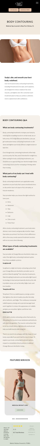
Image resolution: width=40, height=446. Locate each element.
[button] (37, 3)
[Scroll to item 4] (16, 418)
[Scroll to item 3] (15, 418)
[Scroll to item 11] (24, 418)
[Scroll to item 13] (27, 418)
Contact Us (32, 434)
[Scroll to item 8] (21, 418)
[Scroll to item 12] (26, 418)
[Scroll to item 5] (17, 418)
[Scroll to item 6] (18, 418)
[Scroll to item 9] (22, 418)
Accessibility (31, 432)
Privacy (32, 426)
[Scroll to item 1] (12, 418)
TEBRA (28, 443)
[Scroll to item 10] (23, 418)
